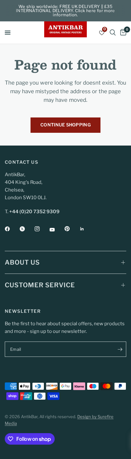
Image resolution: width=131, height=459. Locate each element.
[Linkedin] (86, 229)
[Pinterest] (72, 229)
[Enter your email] (120, 349)
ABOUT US (22, 262)
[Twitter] (27, 229)
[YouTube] (57, 229)
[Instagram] (42, 229)
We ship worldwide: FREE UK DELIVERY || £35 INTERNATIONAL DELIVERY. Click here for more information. (65, 10)
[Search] (112, 32)
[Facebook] (12, 229)
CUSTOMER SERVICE (40, 285)
